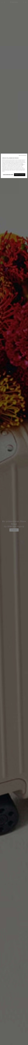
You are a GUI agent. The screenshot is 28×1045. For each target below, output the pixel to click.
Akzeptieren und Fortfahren (20, 174)
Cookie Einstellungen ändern (8, 174)
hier (22, 164)
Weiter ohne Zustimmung (22, 155)
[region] (14, 166)
